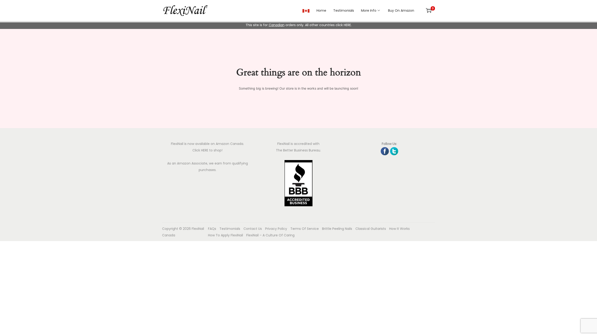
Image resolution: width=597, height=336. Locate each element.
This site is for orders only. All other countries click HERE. (299, 25)
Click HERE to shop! (207, 150)
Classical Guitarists (370, 228)
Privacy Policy (276, 228)
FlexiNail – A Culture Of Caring (270, 235)
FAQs (212, 228)
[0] (428, 10)
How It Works (399, 228)
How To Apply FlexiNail (225, 235)
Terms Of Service (304, 228)
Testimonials (229, 228)
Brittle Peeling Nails (337, 228)
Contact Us (252, 228)
